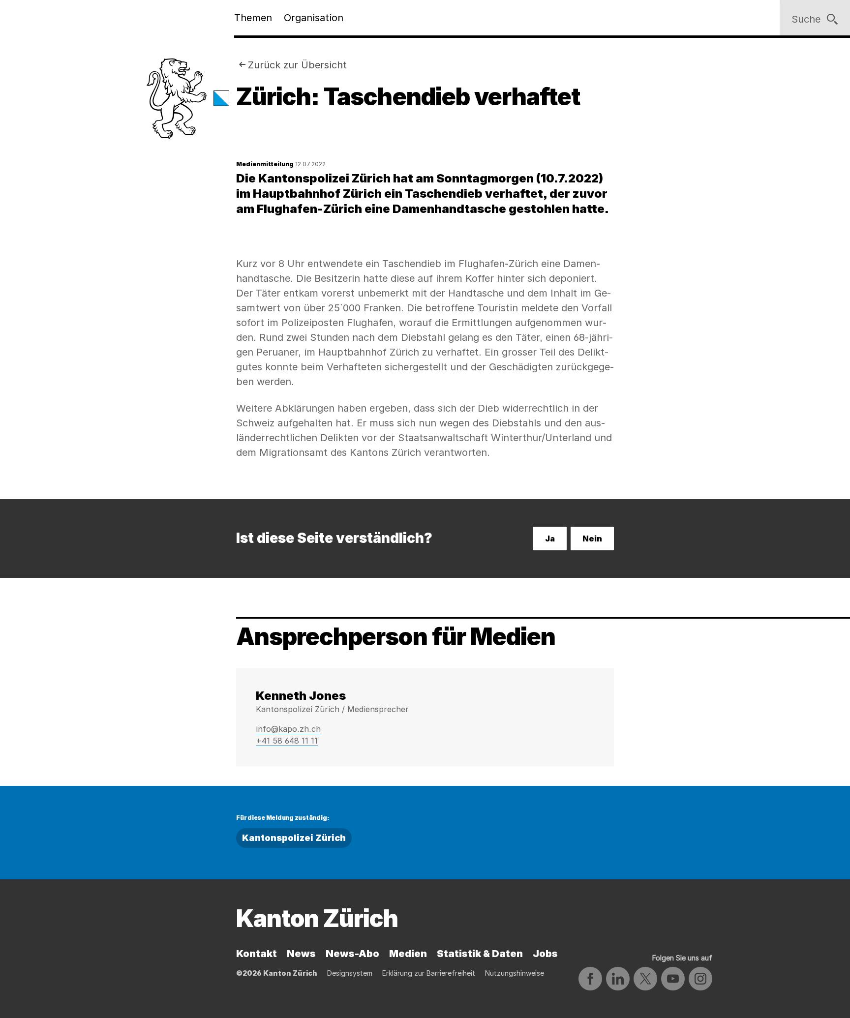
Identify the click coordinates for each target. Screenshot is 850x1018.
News (301, 953)
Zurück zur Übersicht (297, 65)
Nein (592, 538)
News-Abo (352, 953)
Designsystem (349, 973)
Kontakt (256, 953)
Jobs (545, 953)
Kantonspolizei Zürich (294, 838)
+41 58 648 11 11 (287, 741)
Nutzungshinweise (514, 973)
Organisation (313, 18)
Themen (253, 18)
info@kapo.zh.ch (288, 729)
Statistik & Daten (480, 953)
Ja (550, 538)
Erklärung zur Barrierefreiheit (428, 973)
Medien (408, 953)
